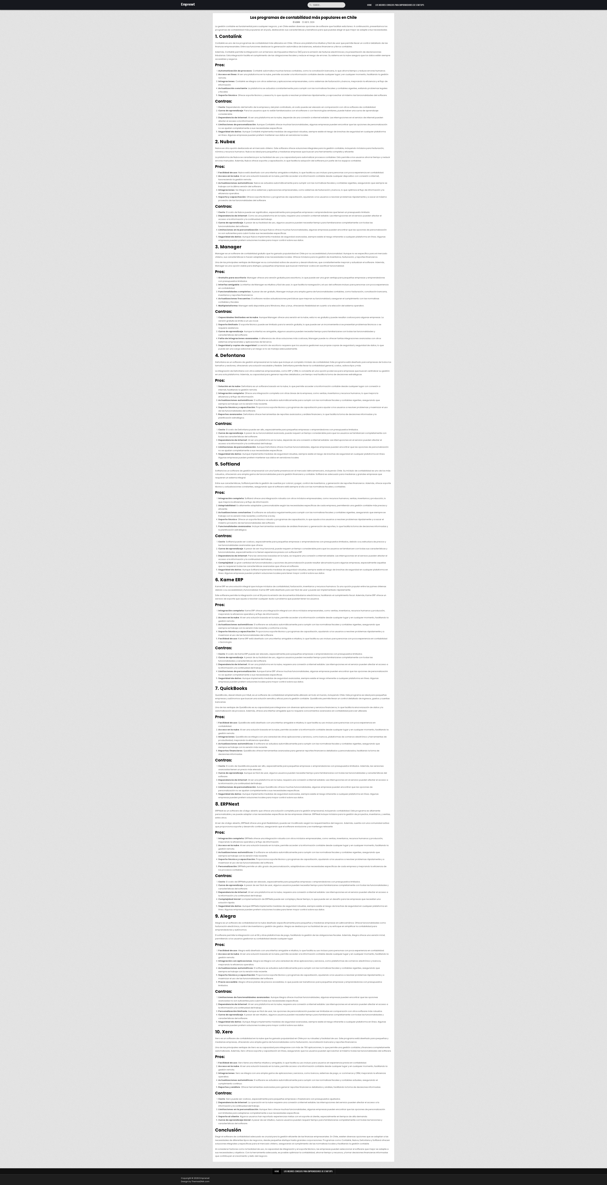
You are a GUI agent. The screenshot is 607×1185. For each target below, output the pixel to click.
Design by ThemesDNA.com (195, 1181)
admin (297, 22)
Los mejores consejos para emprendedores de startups (399, 4)
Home (369, 4)
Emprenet (188, 4)
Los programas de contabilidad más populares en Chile (303, 17)
